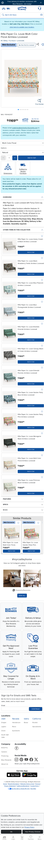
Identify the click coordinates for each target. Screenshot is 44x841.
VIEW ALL (22, 596)
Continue (36, 709)
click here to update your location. (22, 27)
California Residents (23, 786)
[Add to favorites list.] (42, 236)
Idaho (26, 719)
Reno (14, 727)
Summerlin (16, 731)
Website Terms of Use (27, 784)
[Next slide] (39, 537)
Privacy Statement (10, 786)
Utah (3, 719)
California (36, 719)
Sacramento (36, 727)
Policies (37, 784)
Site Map (33, 789)
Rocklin (35, 723)
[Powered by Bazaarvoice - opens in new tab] (21, 590)
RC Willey (4, 41)
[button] (9, 2)
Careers (4, 752)
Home (5, 784)
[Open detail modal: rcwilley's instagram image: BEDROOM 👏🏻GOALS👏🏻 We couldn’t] (32, 578)
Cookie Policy (34, 786)
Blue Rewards (6, 760)
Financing (4, 756)
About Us (4, 764)
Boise (26, 723)
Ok (11, 832)
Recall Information (13, 784)
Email (3, 705)
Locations (5, 716)
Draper (3, 723)
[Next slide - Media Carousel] (38, 579)
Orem (3, 731)
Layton (3, 727)
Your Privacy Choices (32, 832)
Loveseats (20, 41)
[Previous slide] (4, 80)
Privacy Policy (29, 827)
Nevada (15, 719)
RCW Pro (4, 748)
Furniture (12, 41)
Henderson (16, 723)
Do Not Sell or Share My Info (20, 789)
